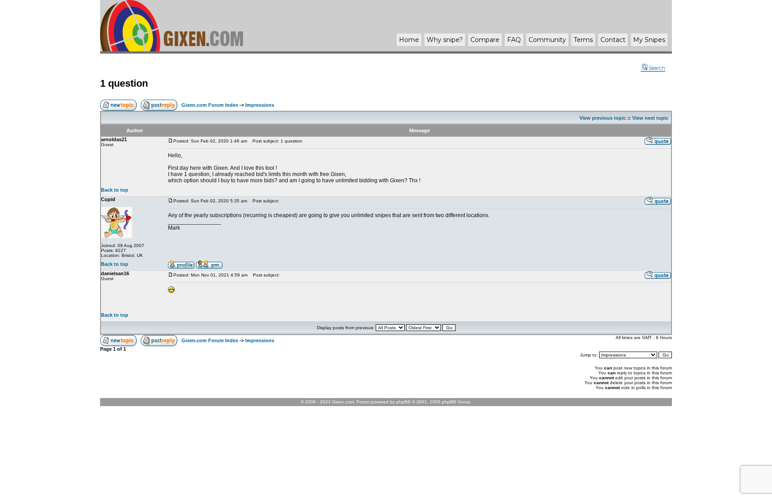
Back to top (114, 190)
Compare (484, 40)
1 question (124, 83)
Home (409, 40)
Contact (612, 40)
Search (657, 68)
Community (547, 40)
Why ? (445, 40)
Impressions (259, 105)
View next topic (650, 118)
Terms (583, 40)
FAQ (514, 40)
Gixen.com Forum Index (209, 105)
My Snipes (649, 40)
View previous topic (602, 118)
